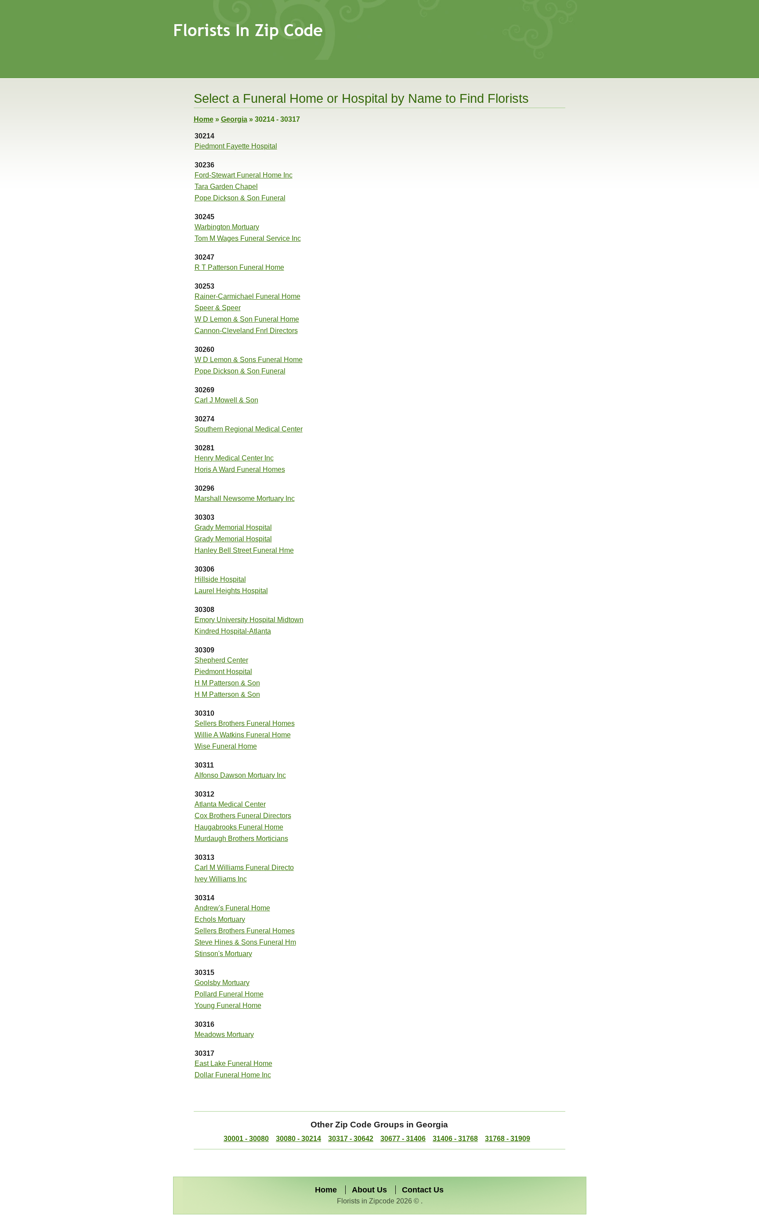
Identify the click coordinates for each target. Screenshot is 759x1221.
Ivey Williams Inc (221, 879)
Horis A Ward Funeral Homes (240, 469)
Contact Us (423, 1189)
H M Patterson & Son (227, 683)
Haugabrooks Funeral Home (239, 827)
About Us (369, 1189)
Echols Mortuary (220, 919)
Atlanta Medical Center (230, 804)
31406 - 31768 (455, 1138)
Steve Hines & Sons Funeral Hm (245, 942)
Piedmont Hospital (223, 671)
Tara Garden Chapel (226, 186)
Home (203, 119)
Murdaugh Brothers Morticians (241, 838)
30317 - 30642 (350, 1138)
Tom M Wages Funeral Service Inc (248, 238)
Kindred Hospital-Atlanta (233, 631)
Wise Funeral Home (226, 746)
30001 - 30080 (246, 1138)
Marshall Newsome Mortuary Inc (245, 498)
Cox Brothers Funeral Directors (243, 815)
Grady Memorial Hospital (233, 527)
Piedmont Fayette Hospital (236, 146)
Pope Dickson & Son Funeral (240, 198)
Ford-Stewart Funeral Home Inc (244, 175)
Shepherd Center (221, 660)
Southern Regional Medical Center (249, 429)
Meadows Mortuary (224, 1034)
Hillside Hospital (220, 579)
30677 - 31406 (403, 1138)
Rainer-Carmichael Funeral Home (247, 296)
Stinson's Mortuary (223, 953)
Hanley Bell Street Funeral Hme (244, 550)
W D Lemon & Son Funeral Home (247, 319)
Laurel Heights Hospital (231, 590)
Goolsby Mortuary (222, 982)
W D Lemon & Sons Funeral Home (249, 359)
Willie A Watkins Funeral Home (243, 735)
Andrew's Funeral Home (232, 908)
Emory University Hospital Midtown (249, 619)
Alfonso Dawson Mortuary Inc (240, 775)
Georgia (234, 119)
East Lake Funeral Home (233, 1063)
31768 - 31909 (507, 1138)
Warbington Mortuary (227, 227)
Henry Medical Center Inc (234, 458)
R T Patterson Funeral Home (239, 267)
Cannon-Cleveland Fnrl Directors (246, 330)
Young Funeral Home (228, 1005)
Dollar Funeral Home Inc (233, 1075)
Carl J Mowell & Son (226, 400)
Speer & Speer (218, 308)
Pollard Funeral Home (229, 994)
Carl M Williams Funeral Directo (244, 867)
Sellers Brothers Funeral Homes (245, 723)
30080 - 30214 (298, 1138)
